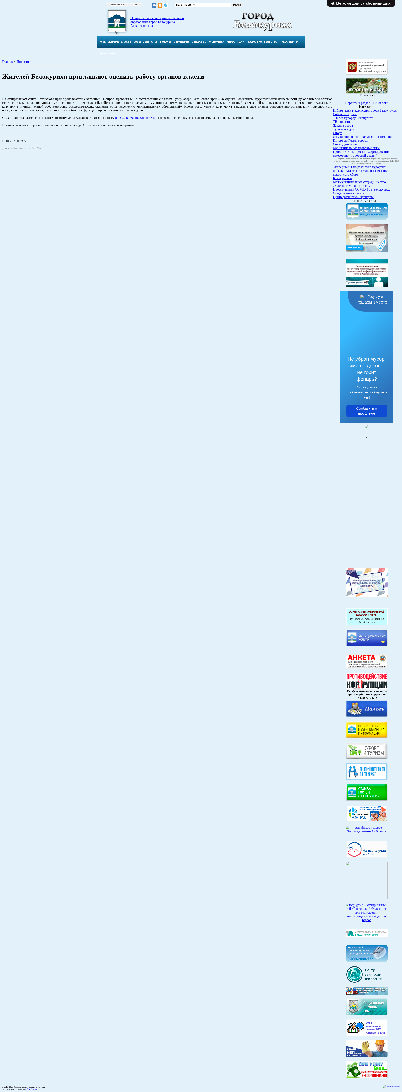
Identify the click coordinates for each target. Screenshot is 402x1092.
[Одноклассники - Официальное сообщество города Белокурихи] (160, 5)
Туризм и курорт (345, 129)
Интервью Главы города (350, 140)
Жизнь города (343, 125)
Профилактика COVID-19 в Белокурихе (361, 189)
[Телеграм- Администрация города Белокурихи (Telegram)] (165, 5)
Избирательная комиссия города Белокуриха (365, 110)
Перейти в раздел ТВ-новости (366, 103)
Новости (23, 61)
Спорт (337, 133)
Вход (135, 4)
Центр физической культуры (353, 197)
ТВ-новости (341, 121)
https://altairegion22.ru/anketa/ (135, 117)
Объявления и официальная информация (362, 136)
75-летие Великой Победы (352, 185)
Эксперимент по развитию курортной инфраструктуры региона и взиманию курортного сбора (360, 170)
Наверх (34, 1089)
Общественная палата (348, 193)
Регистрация (117, 4)
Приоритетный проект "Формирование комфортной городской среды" (361, 153)
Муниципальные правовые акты (356, 148)
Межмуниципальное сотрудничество (359, 182)
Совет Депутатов (345, 144)
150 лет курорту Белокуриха (353, 118)
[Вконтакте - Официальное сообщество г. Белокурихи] (154, 5)
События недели (345, 114)
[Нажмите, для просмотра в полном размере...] (367, 1077)
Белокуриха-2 (342, 178)
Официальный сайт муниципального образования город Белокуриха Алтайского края (157, 21)
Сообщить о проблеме (366, 410)
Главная (7, 61)
